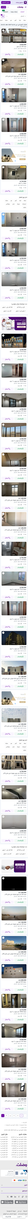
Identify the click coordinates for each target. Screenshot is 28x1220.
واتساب (19, 54)
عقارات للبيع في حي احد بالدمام (19, 1137)
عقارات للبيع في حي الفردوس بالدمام (19, 1148)
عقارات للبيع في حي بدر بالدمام (19, 1155)
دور (11, 20)
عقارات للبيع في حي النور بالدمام (19, 1152)
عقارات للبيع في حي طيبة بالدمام (19, 1157)
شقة (24, 20)
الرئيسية (25, 1122)
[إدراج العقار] (8, 7)
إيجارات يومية (14, 12)
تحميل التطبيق (6, 2)
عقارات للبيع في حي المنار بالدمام (19, 1150)
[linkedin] (15, 1197)
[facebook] (19, 1197)
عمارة (6, 20)
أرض (15, 20)
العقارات (22, 12)
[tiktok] (23, 1197)
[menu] (25, 7)
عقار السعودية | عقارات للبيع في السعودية (16, 1125)
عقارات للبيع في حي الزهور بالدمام (19, 1141)
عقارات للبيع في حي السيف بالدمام (19, 1144)
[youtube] (11, 1197)
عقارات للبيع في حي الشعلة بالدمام (19, 1146)
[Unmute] (3, 760)
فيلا (20, 20)
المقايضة (5, 11)
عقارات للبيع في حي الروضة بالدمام (19, 1139)
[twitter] (8, 1197)
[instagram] (26, 1197)
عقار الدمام (24, 1127)
